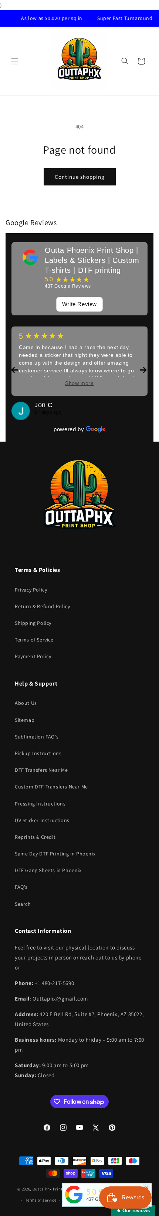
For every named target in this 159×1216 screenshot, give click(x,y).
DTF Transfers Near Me (41, 770)
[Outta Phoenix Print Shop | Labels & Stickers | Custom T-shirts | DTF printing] (30, 257)
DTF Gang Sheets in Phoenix (48, 870)
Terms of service (40, 1200)
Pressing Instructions (40, 803)
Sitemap (24, 720)
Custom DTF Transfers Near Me (51, 786)
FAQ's (21, 887)
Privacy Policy (31, 589)
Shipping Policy (33, 623)
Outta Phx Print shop (53, 1188)
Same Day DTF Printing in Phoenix (55, 853)
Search (23, 904)
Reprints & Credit (35, 837)
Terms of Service (34, 639)
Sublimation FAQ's (36, 736)
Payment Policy (33, 656)
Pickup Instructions (38, 753)
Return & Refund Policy (42, 606)
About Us (26, 703)
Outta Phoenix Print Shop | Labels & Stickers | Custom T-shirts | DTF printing (92, 260)
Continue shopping (80, 176)
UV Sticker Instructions (42, 820)
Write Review (79, 304)
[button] (15, 61)
